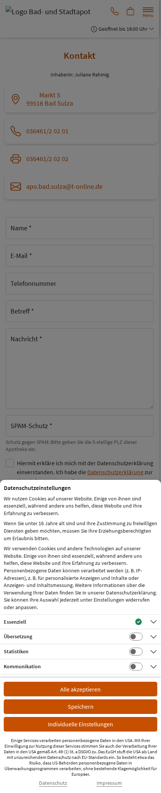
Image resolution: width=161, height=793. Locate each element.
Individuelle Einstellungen (80, 724)
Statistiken (16, 651)
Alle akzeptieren (80, 689)
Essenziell (15, 621)
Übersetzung (18, 636)
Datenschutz (53, 783)
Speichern (81, 706)
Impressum (109, 783)
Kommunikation (22, 666)
